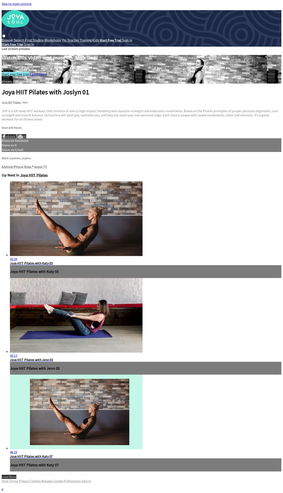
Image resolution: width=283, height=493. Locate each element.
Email (22, 136)
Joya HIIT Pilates (11, 102)
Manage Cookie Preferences (61, 481)
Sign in (127, 40)
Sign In (29, 44)
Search (19, 40)
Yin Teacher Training (77, 40)
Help (5, 481)
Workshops (52, 40)
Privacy (24, 481)
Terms (14, 481)
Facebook (9, 136)
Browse (8, 40)
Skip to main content (17, 4)
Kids (95, 40)
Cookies (35, 481)
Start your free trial (16, 74)
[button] (3, 36)
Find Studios (34, 40)
